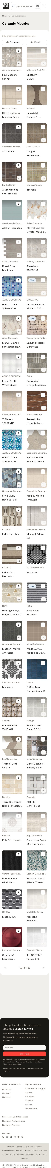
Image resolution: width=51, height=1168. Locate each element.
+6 (19, 63)
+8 (44, 178)
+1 (19, 752)
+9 (44, 714)
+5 (19, 255)
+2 (19, 484)
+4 (44, 408)
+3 (43, 63)
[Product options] (18, 51)
